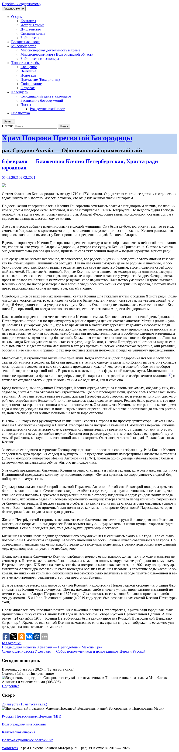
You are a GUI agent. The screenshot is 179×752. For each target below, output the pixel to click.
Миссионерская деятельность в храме (50, 50)
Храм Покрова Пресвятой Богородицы (67, 138)
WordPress (10, 748)
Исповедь (28, 75)
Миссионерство (23, 46)
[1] (169, 374)
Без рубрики (11, 643)
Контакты (28, 21)
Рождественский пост (47, 109)
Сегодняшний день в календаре (46, 96)
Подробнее (10, 686)
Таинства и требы (25, 63)
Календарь (19, 92)
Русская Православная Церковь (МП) (31, 716)
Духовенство (31, 29)
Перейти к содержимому (21, 4)
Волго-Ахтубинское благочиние (27, 740)
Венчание (28, 71)
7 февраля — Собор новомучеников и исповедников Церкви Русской (73, 651)
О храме (17, 17)
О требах (28, 88)
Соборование (31, 84)
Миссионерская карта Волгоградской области (57, 54)
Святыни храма (33, 33)
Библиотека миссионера (40, 59)
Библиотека (30, 38)
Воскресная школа (25, 42)
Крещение (29, 67)
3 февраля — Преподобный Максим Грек (52, 647)
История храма (32, 25)
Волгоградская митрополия (24, 724)
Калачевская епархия (18, 732)
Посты (26, 105)
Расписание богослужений (42, 100)
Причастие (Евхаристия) (40, 79)
